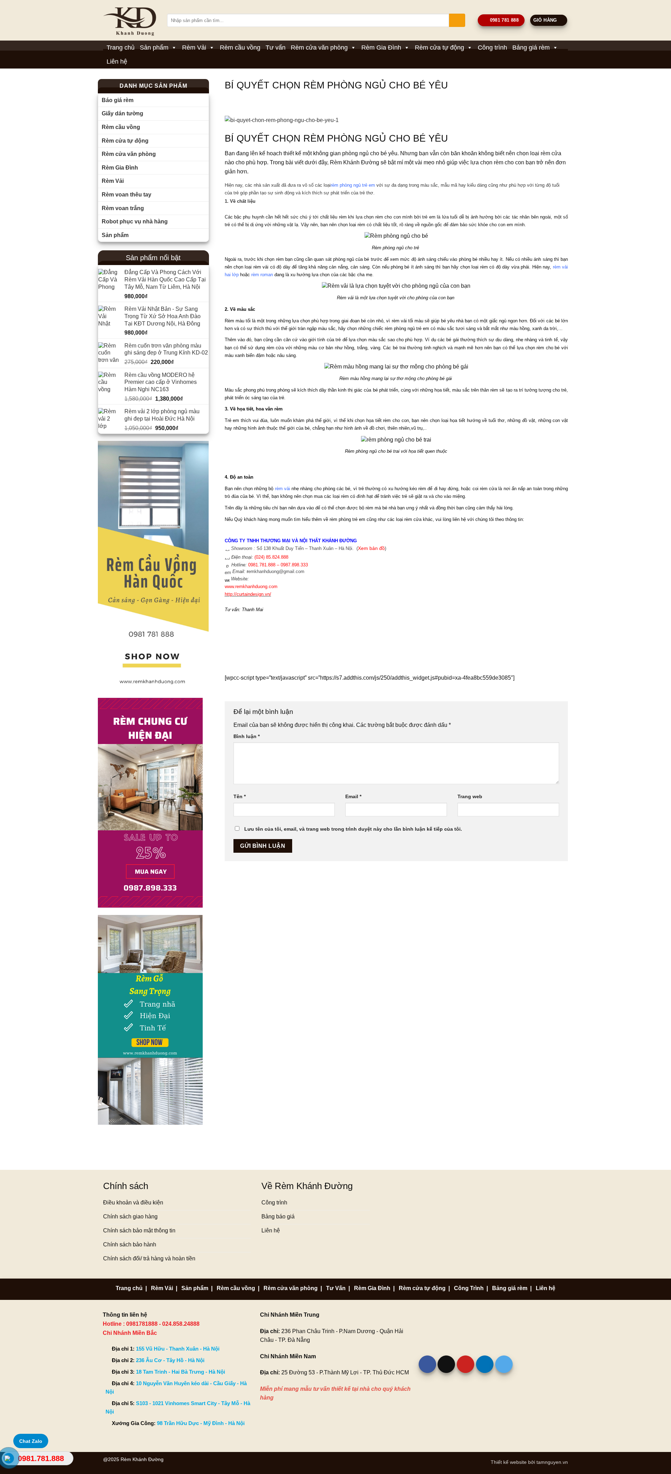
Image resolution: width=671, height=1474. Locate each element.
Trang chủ (121, 47)
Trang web (469, 796)
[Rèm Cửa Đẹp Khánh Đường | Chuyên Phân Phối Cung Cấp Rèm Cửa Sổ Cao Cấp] (130, 20)
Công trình (492, 47)
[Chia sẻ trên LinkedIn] (484, 1364)
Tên (239, 796)
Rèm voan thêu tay (126, 195)
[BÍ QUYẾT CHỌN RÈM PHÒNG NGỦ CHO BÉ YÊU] (396, 120)
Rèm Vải (194, 47)
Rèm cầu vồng (240, 47)
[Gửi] (457, 20)
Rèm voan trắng (123, 208)
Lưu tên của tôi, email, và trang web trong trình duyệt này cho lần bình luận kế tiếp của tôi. (353, 829)
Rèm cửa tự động (439, 47)
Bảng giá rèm (531, 47)
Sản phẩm (154, 47)
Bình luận (246, 736)
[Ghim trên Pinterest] (465, 1364)
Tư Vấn (336, 1288)
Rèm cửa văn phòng (319, 47)
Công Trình (469, 1288)
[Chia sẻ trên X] (446, 1364)
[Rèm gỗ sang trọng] (150, 1019)
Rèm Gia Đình (381, 47)
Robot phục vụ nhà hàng (135, 221)
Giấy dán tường (122, 113)
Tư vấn (276, 47)
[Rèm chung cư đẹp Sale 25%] (150, 802)
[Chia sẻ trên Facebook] (427, 1364)
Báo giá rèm (118, 100)
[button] (549, 20)
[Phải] (153, 565)
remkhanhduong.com (251, 586)
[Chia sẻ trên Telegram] (504, 1364)
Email (353, 796)
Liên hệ (117, 61)
